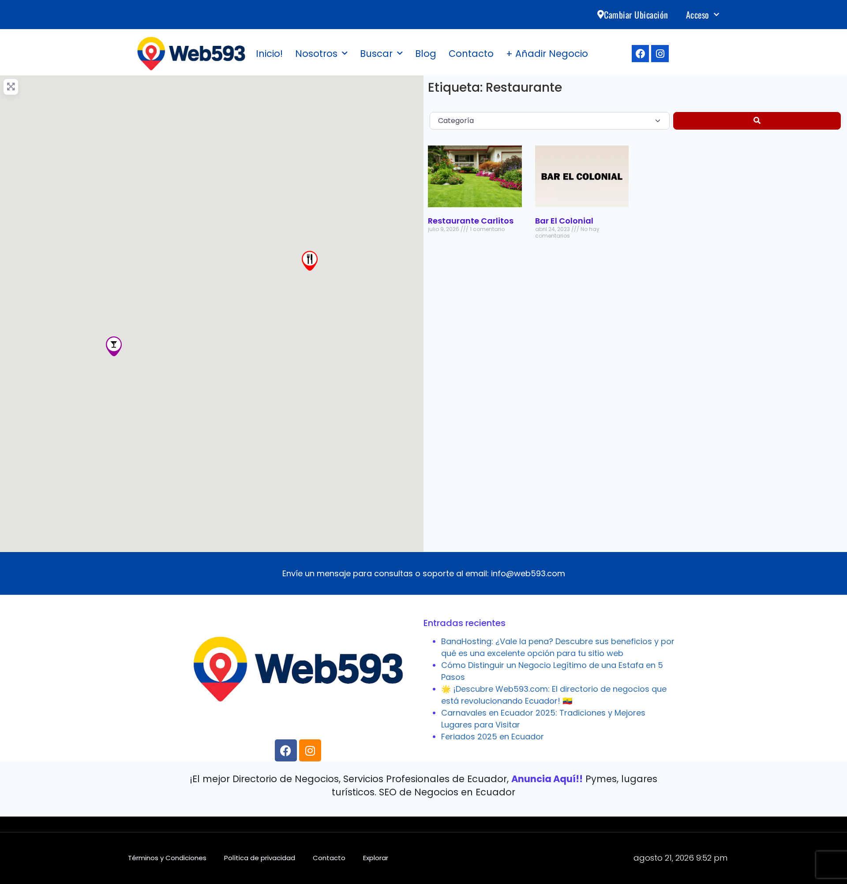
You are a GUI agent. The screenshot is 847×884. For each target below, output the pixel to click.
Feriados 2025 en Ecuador (492, 736)
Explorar (375, 857)
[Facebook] (640, 54)
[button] (114, 346)
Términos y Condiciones (167, 857)
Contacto (471, 53)
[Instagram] (660, 54)
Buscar (376, 53)
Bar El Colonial (564, 220)
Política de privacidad (259, 857)
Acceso (697, 14)
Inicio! (269, 53)
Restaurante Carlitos (470, 220)
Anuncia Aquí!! (547, 778)
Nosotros (316, 53)
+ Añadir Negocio (547, 53)
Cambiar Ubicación (636, 14)
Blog (425, 53)
